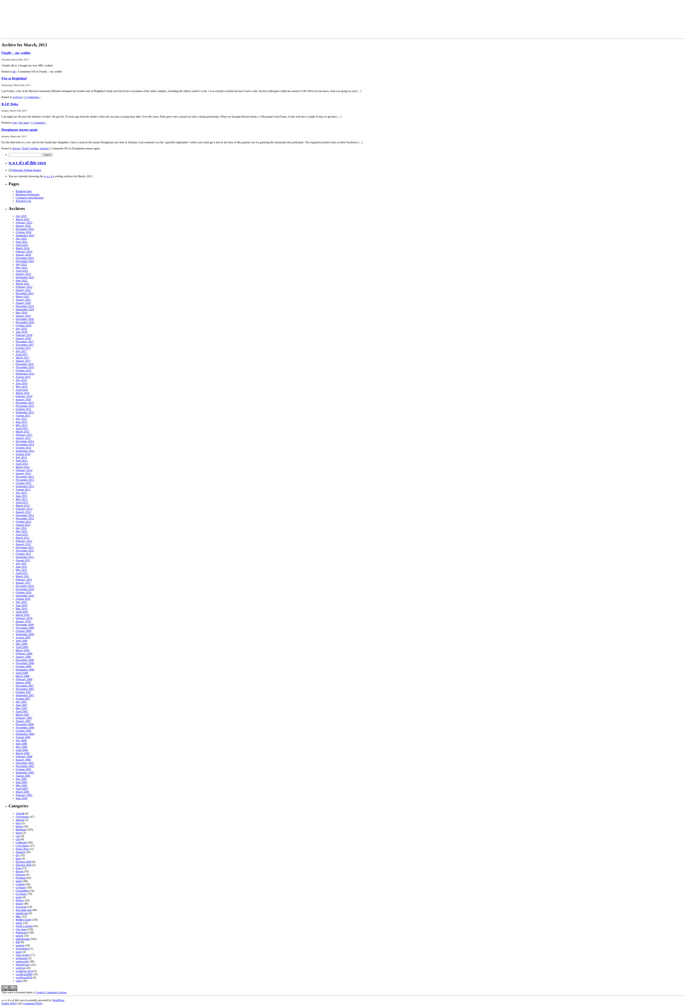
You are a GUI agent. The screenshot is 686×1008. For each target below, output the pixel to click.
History (20, 900)
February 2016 (24, 396)
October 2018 (23, 325)
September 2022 (25, 277)
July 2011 (21, 563)
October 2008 (23, 666)
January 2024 (23, 254)
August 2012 (23, 524)
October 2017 (23, 348)
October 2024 (23, 232)
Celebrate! (21, 842)
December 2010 (25, 586)
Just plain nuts (24, 910)
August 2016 (23, 376)
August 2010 (23, 598)
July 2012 (21, 528)
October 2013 (23, 483)
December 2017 (25, 341)
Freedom (21, 877)
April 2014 (22, 463)
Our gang (23, 122)
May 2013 (21, 499)
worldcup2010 (24, 977)
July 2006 (21, 740)
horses (19, 903)
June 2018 (21, 331)
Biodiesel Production (27, 194)
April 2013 (22, 502)
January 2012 (23, 544)
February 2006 (24, 756)
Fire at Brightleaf (14, 78)
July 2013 (21, 492)
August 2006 (23, 737)
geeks (19, 881)
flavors (16, 148)
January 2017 (23, 360)
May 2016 (21, 386)
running (44, 148)
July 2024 (21, 238)
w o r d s (49, 176)
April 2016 (22, 389)
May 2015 (21, 425)
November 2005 (25, 766)
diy (14, 71)
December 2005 (25, 762)
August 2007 (23, 698)
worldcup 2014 (24, 971)
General (20, 884)
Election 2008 (23, 861)
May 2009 (21, 643)
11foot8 (20, 813)
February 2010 (24, 618)
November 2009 (25, 627)
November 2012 (25, 518)
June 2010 (21, 605)
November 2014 (25, 444)
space (19, 951)
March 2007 (22, 714)
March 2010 (22, 614)
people (19, 935)
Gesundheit (22, 890)
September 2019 (25, 309)
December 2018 (25, 319)
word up (17, 97)
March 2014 (22, 467)
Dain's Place (23, 848)
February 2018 (24, 335)
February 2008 (24, 679)
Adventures (22, 816)
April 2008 (22, 672)
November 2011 (25, 550)
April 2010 (22, 611)
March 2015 (22, 431)
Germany (21, 887)
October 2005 (23, 769)
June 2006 (21, 743)
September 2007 (25, 695)
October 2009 (23, 631)
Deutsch (20, 852)
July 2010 (21, 602)
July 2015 (21, 418)
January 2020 (23, 302)
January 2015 (23, 438)
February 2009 (24, 653)
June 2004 (21, 798)
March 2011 (22, 576)
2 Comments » (32, 97)
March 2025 (22, 219)
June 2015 (21, 421)
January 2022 (23, 290)
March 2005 (22, 791)
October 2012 (23, 521)
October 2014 (23, 447)
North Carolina (30, 148)
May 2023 (21, 267)
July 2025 (21, 216)
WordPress (58, 1000)
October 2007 (23, 692)
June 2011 (21, 566)
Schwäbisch (22, 948)
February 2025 (24, 222)
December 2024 (25, 229)
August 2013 (23, 489)
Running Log (23, 200)
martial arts (22, 913)
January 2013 (23, 512)
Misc (18, 916)
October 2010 (23, 592)
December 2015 (25, 402)
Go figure (21, 893)
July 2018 (21, 328)
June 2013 (21, 495)
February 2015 (24, 434)
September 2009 (25, 634)
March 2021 (22, 296)
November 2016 (25, 367)
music (19, 922)
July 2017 (21, 351)
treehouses (22, 958)
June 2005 (21, 782)
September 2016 (25, 373)
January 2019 (23, 315)
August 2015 (23, 415)
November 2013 (25, 479)
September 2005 (25, 772)
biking (19, 826)
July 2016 (21, 380)
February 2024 (24, 251)
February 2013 (24, 508)
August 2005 (23, 775)
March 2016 (22, 393)
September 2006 (25, 733)
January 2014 (23, 473)
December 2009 (25, 624)
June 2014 (21, 460)
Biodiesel (21, 829)
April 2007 (22, 711)
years (19, 980)
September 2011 (25, 557)
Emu (18, 868)
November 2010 (25, 589)
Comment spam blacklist (29, 197)
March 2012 (22, 537)
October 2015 (23, 409)
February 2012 (24, 541)
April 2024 (22, 245)
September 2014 (25, 450)
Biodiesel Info (24, 191)
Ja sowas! (21, 906)
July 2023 (21, 264)
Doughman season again (19, 130)
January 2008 (23, 682)
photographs (23, 938)
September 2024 (25, 235)
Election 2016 (23, 864)
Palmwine (21, 932)
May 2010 (21, 608)
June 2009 (21, 640)
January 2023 (23, 274)
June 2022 (21, 280)
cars (18, 836)
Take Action (22, 955)
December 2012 (25, 515)
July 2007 (21, 701)
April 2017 (22, 354)
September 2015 (25, 412)
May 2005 (21, 785)
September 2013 (25, 486)
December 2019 (25, 306)
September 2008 (25, 669)
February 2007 (24, 717)
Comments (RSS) (32, 1003)
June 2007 (21, 705)
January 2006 (23, 759)
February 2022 (24, 286)
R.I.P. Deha (9, 104)
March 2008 (22, 676)
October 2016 (23, 370)
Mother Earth (23, 919)
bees (18, 823)
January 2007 (23, 721)
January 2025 (23, 225)
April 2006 (22, 750)
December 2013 (25, 476)
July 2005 (21, 779)
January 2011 (23, 582)
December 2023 (25, 257)
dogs (18, 858)
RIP (18, 942)
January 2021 (23, 299)
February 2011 (24, 579)
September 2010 (25, 595)
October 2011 (23, 553)
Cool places (22, 845)
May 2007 (21, 708)
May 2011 (21, 569)
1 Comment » (38, 122)
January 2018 (23, 338)
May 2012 (21, 531)
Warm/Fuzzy (23, 964)
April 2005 (22, 788)
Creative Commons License (50, 992)
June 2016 (21, 383)
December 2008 (25, 660)
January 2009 (23, 656)
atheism (20, 819)
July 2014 (21, 457)
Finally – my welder (16, 53)
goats (19, 897)
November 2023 (25, 261)
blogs (19, 832)
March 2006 (22, 753)
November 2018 (25, 322)
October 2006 (23, 730)
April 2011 (22, 573)
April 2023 (22, 270)
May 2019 (21, 312)
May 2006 (21, 746)
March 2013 (22, 505)
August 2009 (23, 637)
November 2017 (25, 344)
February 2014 (24, 470)
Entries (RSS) (9, 1003)
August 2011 (23, 560)
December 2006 (25, 724)
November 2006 (25, 727)
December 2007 (25, 685)
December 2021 (25, 293)
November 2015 (25, 405)
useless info (22, 961)
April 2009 (22, 647)
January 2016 (23, 399)
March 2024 (22, 248)
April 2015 (22, 428)
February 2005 (24, 795)
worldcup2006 (24, 974)
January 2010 (23, 621)
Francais (20, 874)
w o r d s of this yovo (27, 162)
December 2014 (25, 441)
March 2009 (22, 650)
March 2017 (22, 357)
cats (15, 122)
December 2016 (25, 364)
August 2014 (23, 454)
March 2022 (22, 283)
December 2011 (25, 547)
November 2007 (25, 688)
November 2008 (25, 663)
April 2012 (22, 534)
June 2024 (21, 241)
